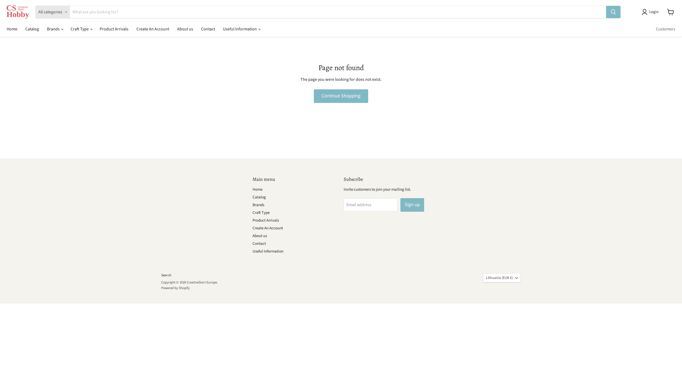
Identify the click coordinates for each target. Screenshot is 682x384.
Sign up (412, 204)
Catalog (32, 29)
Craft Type (80, 29)
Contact (208, 29)
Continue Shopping (341, 96)
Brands (53, 29)
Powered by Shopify (175, 288)
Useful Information (240, 29)
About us (185, 29)
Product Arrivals (114, 29)
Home (12, 29)
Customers (665, 29)
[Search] (613, 12)
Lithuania (499, 278)
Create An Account (152, 29)
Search (166, 275)
